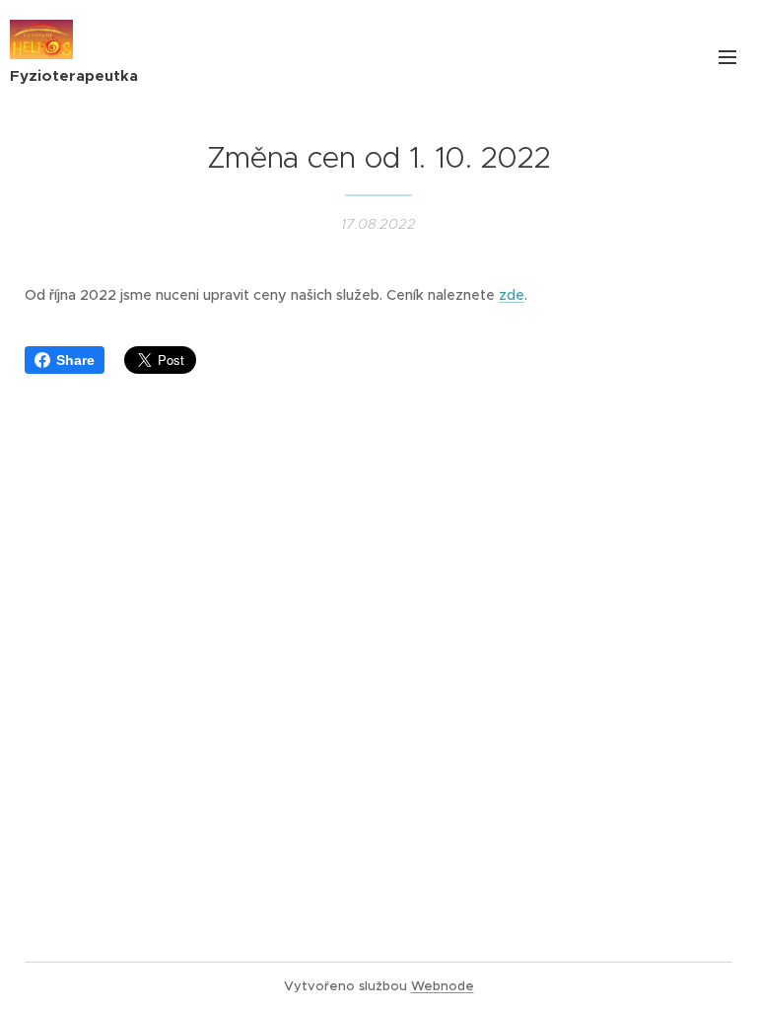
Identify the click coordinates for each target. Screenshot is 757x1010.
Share (75, 360)
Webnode (442, 985)
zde (511, 295)
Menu (727, 56)
